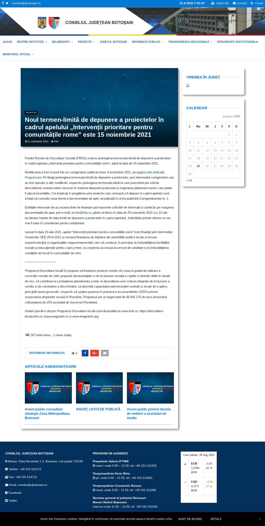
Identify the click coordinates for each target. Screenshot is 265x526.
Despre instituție (30, 41)
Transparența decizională (188, 41)
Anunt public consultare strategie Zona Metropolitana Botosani (47, 413)
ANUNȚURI (31, 112)
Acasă (7, 41)
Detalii (216, 519)
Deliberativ (61, 41)
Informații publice (146, 41)
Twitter (12, 500)
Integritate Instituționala (237, 41)
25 (198, 166)
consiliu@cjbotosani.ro (26, 3)
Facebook (15, 492)
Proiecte (85, 41)
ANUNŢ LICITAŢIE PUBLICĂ (98, 409)
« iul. (189, 180)
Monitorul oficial (16, 54)
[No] (260, 519)
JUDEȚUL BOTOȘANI (113, 41)
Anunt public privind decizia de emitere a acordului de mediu (149, 413)
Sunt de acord (190, 519)
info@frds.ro (83, 212)
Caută (258, 3)
